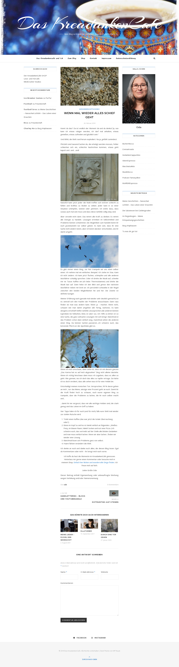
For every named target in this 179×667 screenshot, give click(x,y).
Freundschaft (40, 104)
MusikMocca (127, 172)
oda (65, 484)
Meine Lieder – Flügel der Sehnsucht (67, 537)
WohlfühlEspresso (129, 183)
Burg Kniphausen (45, 128)
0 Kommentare (112, 484)
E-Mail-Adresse (88, 572)
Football (28, 104)
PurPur (49, 98)
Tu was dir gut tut (129, 231)
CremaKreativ (128, 149)
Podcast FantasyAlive (131, 177)
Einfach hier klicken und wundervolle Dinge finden (94, 462)
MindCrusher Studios (32, 81)
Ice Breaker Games (33, 98)
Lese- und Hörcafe (31, 78)
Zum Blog (72, 58)
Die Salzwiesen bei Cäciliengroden (136, 210)
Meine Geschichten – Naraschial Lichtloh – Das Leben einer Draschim (40, 113)
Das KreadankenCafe (89, 23)
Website (104, 572)
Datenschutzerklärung (126, 58)
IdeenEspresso (128, 160)
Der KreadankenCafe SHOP (35, 75)
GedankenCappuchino (89, 109)
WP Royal (116, 651)
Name (64, 572)
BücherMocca (128, 143)
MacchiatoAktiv (128, 166)
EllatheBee (86, 531)
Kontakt (93, 58)
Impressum (106, 58)
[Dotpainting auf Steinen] (113, 493)
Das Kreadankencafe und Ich (50, 58)
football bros (30, 109)
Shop (83, 58)
